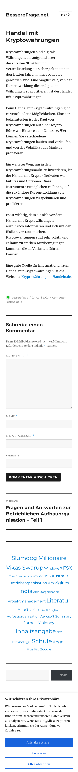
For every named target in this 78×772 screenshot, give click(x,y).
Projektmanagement (27, 601)
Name (12, 416)
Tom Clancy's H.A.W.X (23, 576)
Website (13, 455)
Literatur (58, 600)
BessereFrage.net (27, 15)
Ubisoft (43, 610)
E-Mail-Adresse (20, 436)
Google (45, 649)
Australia (60, 576)
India (25, 591)
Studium (27, 609)
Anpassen (39, 753)
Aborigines (58, 582)
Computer (59, 297)
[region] (39, 732)
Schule (42, 641)
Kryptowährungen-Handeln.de (46, 277)
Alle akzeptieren (39, 742)
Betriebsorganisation (28, 583)
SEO (59, 632)
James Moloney (39, 622)
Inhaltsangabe (36, 631)
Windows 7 (53, 568)
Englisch (55, 610)
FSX (67, 568)
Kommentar (17, 355)
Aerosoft (47, 616)
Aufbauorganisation (23, 616)
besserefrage (20, 297)
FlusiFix (33, 649)
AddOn (45, 576)
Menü (65, 14)
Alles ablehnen (39, 764)
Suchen (61, 675)
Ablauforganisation (46, 591)
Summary (63, 616)
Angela (60, 641)
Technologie (14, 301)
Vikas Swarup (24, 567)
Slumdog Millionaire (39, 558)
